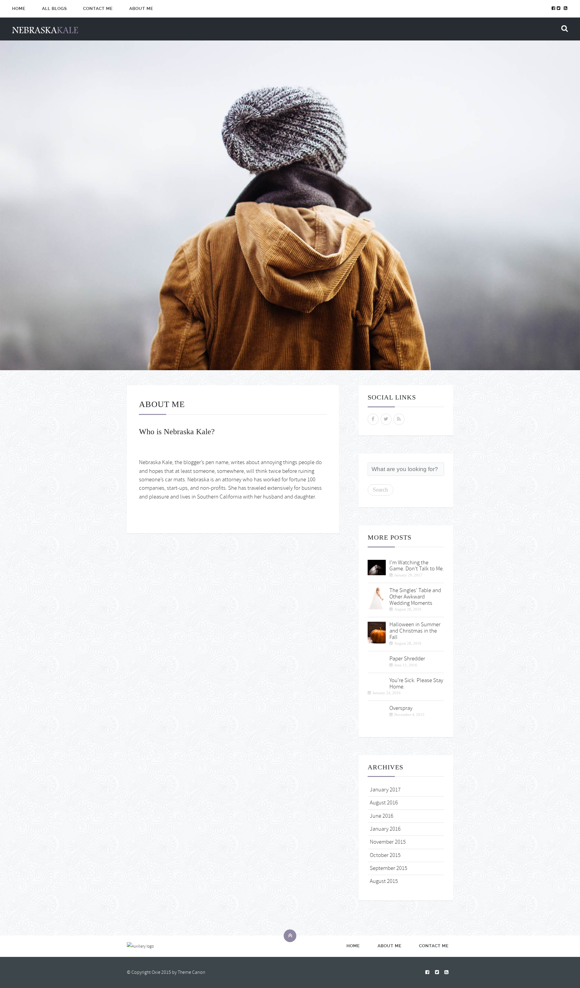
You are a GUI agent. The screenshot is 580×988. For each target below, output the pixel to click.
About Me (141, 8)
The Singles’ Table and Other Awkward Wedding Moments (415, 597)
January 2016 (385, 829)
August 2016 (384, 803)
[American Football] (377, 566)
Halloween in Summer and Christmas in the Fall (414, 631)
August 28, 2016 (407, 609)
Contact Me (98, 8)
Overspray (400, 708)
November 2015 (388, 842)
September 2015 (388, 868)
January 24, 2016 (386, 693)
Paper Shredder (407, 658)
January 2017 (385, 790)
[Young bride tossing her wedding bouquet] (377, 597)
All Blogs (54, 8)
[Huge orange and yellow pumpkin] (377, 631)
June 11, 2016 (405, 665)
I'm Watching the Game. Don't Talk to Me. (416, 566)
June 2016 (381, 816)
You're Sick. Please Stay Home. (416, 684)
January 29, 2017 (408, 575)
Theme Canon (191, 972)
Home (19, 8)
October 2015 (385, 855)
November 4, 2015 (409, 714)
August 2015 (384, 881)
